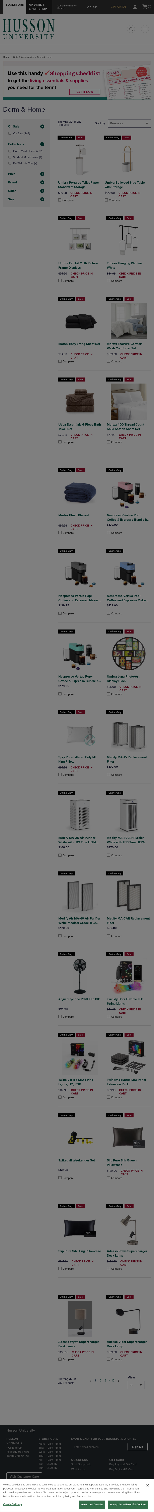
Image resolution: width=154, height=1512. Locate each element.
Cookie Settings (12, 1504)
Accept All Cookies (92, 1504)
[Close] (147, 1485)
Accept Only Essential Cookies (128, 1504)
